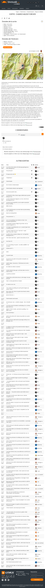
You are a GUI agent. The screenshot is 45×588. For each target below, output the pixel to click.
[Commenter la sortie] (2, 18)
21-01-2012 (2, 426)
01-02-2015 (2, 324)
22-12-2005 (2, 505)
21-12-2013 (2, 375)
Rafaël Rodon (40, 455)
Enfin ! (7, 251)
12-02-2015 (2, 317)
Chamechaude (30, 11)
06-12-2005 (2, 517)
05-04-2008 (2, 482)
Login (38, 5)
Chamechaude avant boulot (12, 298)
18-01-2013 (2, 406)
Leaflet (39, 79)
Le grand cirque (9, 255)
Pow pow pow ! (9, 170)
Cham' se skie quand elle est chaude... (14, 280)
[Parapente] (38, 2)
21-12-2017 (2, 242)
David (38, 167)
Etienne (39, 558)
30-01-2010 (2, 452)
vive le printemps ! (10, 312)
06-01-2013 (2, 410)
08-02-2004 (2, 562)
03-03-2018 (2, 213)
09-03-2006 (2, 485)
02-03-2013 (2, 396)
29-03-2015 (2, 292)
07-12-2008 (2, 475)
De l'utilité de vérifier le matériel (13, 266)
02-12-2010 (2, 438)
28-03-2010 (2, 448)
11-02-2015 (2, 320)
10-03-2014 (2, 348)
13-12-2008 (2, 471)
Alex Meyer (39, 504)
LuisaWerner (40, 181)
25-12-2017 (2, 235)
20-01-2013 (2, 399)
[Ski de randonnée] (33, 2)
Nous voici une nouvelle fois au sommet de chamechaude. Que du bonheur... (15, 492)
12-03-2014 (2, 345)
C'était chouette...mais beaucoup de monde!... (15, 507)
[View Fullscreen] (3, 59)
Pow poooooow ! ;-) (10, 216)
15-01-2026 (2, 178)
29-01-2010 (2, 455)
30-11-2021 (2, 192)
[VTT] (36, 2)
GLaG (38, 298)
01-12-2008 (2, 478)
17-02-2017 (2, 252)
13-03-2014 (2, 341)
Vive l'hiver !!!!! (9, 241)
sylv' (38, 481)
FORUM (27, 8)
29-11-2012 (2, 413)
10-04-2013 (2, 385)
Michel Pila (39, 185)
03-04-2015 (2, 285)
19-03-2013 (2, 389)
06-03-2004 (2, 554)
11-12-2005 (2, 512)
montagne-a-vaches (35, 51)
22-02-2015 (2, 309)
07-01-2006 (2, 497)
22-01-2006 (2, 489)
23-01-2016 (2, 274)
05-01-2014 (2, 362)
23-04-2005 (2, 520)
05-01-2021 (2, 199)
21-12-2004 (2, 543)
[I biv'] (9, 18)
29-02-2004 (2, 559)
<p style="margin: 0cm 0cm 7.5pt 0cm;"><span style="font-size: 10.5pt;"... (16, 231)
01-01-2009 (2, 462)
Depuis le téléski (39, 11)
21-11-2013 (2, 378)
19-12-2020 (2, 203)
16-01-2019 (2, 210)
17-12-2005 (2, 508)
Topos (17, 11)
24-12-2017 (2, 238)
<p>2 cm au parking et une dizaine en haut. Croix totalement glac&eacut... (16, 220)
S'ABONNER (37, 579)
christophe (39, 496)
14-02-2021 (2, 196)
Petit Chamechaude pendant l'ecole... (14, 561)
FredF (38, 471)
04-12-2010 (2, 433)
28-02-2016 (2, 259)
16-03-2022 (2, 182)
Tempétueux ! (9, 177)
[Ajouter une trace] (7, 18)
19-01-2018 (2, 220)
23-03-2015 (2, 295)
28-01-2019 (2, 206)
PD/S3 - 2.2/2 (11, 43)
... (6, 323)
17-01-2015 (2, 334)
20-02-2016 (2, 267)
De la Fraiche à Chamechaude (12, 184)
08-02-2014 (2, 352)
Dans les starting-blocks (11, 213)
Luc (3, 139)
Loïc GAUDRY (40, 474)
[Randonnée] (28, 2)
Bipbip (38, 213)
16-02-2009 (2, 459)
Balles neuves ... (9, 206)
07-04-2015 (2, 281)
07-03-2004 (2, 551)
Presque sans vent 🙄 (11, 174)
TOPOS (8, 8)
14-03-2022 (2, 185)
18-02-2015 (2, 313)
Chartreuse (23, 11)
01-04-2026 (2, 167)
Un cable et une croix (10, 284)
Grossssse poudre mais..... (12, 191)
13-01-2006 (2, 492)
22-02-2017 (2, 249)
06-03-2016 (2, 256)
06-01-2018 (2, 227)
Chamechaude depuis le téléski (13, 44)
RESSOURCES (15, 8)
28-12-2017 (2, 231)
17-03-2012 (2, 417)
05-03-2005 (2, 525)
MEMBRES (22, 8)
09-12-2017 (2, 245)
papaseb (39, 485)
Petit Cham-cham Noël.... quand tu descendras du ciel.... (18, 237)
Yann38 (38, 188)
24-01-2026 (2, 171)
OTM (42, 79)
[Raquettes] (30, 2)
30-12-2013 (2, 370)
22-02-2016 (2, 264)
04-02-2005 (2, 532)
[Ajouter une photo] (5, 18)
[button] (22, 65)
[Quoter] (5, 143)
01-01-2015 (2, 338)
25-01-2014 (2, 355)
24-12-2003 (2, 566)
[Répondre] (42, 130)
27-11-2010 (2, 445)
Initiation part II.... (10, 248)
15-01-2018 (2, 224)
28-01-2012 (2, 421)
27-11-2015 (2, 278)
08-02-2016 (2, 271)
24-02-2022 (2, 189)
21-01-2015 (2, 331)
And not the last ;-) (10, 295)
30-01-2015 (2, 327)
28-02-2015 (2, 302)
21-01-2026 (2, 175)
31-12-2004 (2, 540)
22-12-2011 (2, 429)
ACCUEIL (3, 8)
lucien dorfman (40, 543)
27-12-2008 (2, 467)
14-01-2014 (2, 359)
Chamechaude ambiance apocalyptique (14, 188)
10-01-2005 (2, 536)
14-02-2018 (2, 217)
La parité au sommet (10, 273)
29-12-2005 (2, 500)
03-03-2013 (2, 392)
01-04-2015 (2, 288)
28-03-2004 (2, 547)
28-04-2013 (2, 382)
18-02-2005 (2, 528)
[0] (19, 135)
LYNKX (3, 576)
